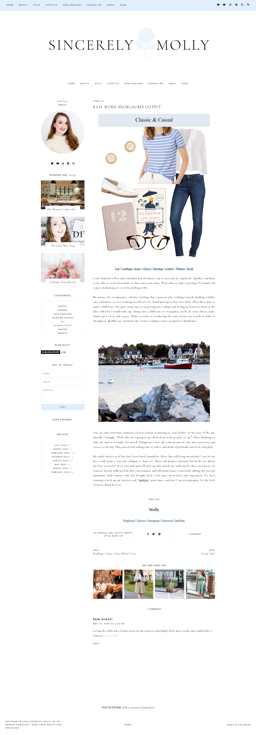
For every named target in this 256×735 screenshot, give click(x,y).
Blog (123, 4)
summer (63, 310)
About (111, 4)
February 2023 (62, 452)
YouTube (180, 520)
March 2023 (62, 449)
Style (36, 4)
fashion (102, 532)
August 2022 (62, 460)
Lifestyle (52, 4)
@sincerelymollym (142, 707)
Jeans (138, 268)
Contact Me (94, 4)
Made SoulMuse (239, 724)
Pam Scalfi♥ (110, 635)
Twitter (141, 520)
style (107, 535)
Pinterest (167, 520)
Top (117, 268)
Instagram (154, 520)
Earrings (158, 268)
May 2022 (62, 464)
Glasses (147, 268)
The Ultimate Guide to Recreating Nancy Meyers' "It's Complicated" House (63, 209)
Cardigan (127, 268)
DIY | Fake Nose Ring (63, 245)
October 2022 (62, 456)
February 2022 (62, 472)
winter (62, 329)
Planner (180, 268)
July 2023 (62, 445)
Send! (62, 407)
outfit (119, 532)
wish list (117, 535)
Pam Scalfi (103, 619)
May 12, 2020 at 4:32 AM (109, 623)
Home (9, 4)
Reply (96, 643)
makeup (62, 333)
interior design (62, 317)
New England (72, 4)
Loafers (169, 268)
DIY (63, 321)
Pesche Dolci (208, 552)
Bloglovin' (129, 520)
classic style (63, 325)
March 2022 (62, 468)
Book (190, 268)
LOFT (111, 532)
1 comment (194, 534)
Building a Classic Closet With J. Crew (114, 552)
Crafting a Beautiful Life (62, 282)
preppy (128, 532)
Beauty (23, 4)
